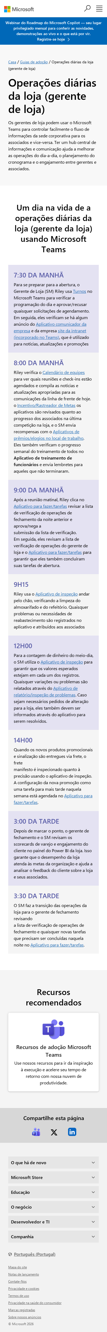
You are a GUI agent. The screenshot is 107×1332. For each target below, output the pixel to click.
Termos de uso (18, 1295)
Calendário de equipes (64, 372)
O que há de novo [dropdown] (28, 1162)
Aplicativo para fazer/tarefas (40, 506)
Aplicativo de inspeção (56, 594)
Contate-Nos (17, 1281)
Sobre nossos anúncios (24, 1317)
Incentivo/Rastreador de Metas (46, 405)
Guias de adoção (34, 61)
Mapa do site (17, 1267)
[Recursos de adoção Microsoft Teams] (53, 1029)
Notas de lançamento (23, 1274)
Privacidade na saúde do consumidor (34, 1302)
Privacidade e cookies (23, 1288)
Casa (12, 61)
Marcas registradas (21, 1310)
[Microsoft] (21, 9)
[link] (36, 1131)
